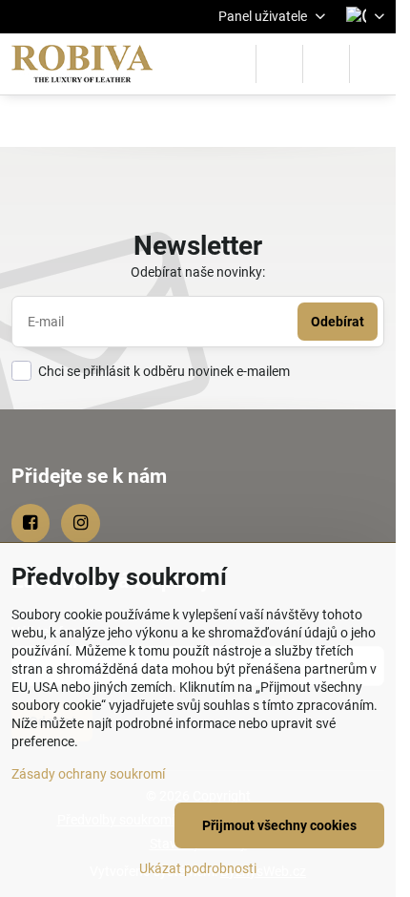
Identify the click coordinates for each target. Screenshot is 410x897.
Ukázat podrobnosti (197, 868)
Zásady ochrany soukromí (88, 774)
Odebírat (337, 321)
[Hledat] (279, 64)
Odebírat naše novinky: (198, 272)
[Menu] (373, 64)
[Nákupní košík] (326, 64)
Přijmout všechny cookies (279, 825)
